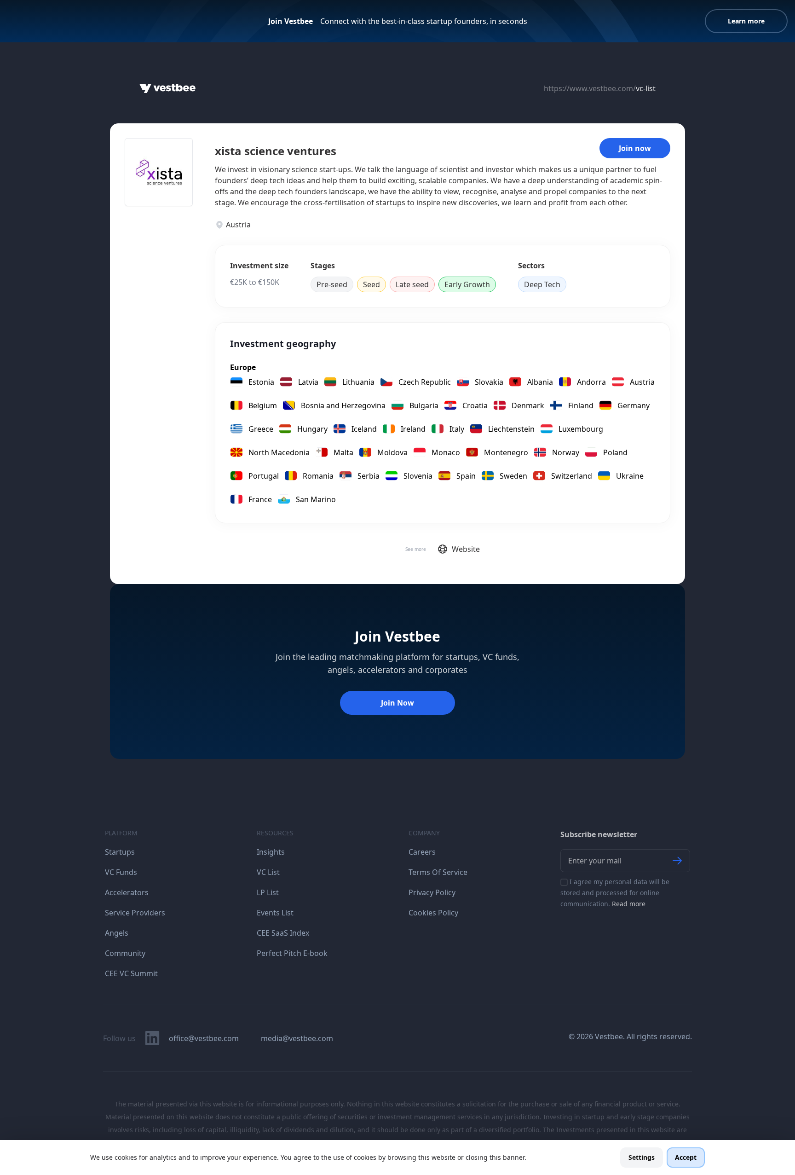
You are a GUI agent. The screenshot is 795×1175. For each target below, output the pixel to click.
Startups (120, 852)
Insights (271, 852)
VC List (268, 872)
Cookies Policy (433, 913)
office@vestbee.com (204, 1038)
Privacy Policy (432, 892)
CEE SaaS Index (283, 933)
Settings (641, 1157)
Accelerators (127, 892)
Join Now (397, 703)
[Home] (167, 88)
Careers (422, 852)
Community (125, 953)
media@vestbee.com (297, 1038)
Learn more (746, 21)
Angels (116, 933)
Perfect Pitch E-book (292, 953)
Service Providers (135, 913)
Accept (686, 1157)
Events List (275, 913)
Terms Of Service (438, 872)
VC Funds (121, 872)
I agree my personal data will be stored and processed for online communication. (614, 892)
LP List (268, 892)
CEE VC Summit (131, 973)
